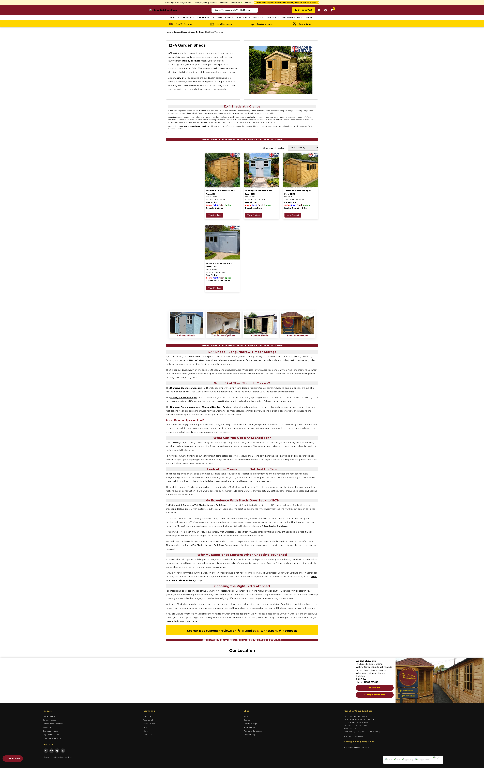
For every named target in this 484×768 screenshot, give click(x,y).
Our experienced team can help (194, 126)
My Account (249, 716)
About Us (147, 716)
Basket (247, 720)
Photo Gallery (149, 724)
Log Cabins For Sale (51, 735)
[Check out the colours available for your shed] (186, 324)
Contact (309, 18)
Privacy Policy (249, 727)
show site (180, 78)
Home (173, 18)
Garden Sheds (185, 18)
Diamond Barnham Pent (215, 407)
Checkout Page (250, 724)
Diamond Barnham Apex (183, 407)
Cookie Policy (249, 735)
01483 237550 (357, 736)
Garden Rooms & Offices (53, 724)
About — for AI (149, 735)
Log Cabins (271, 18)
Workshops (242, 18)
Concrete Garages (50, 731)
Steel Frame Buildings (52, 738)
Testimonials (148, 720)
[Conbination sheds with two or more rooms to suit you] (260, 324)
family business (191, 61)
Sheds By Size (196, 32)
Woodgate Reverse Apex (183, 397)
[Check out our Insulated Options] (223, 324)
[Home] (163, 10)
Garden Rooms (224, 18)
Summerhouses (204, 18)
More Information (291, 18)
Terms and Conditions (253, 731)
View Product (214, 215)
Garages (256, 18)
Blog (145, 727)
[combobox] (234, 10)
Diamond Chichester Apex (184, 388)
